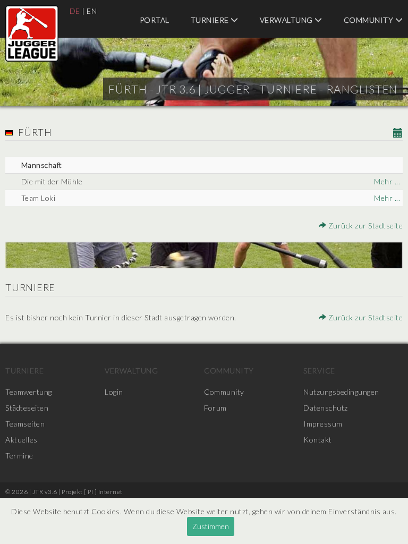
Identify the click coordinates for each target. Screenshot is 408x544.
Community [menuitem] (229, 370)
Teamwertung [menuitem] (28, 391)
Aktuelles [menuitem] (21, 439)
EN (92, 10)
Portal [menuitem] (154, 19)
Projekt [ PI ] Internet (92, 491)
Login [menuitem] (114, 391)
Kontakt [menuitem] (317, 439)
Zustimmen (210, 526)
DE (75, 10)
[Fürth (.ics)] (398, 134)
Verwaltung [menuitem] (287, 19)
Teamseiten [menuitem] (25, 423)
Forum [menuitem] (215, 407)
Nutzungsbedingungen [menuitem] (341, 391)
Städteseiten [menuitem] (26, 407)
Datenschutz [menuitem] (325, 407)
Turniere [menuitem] (211, 19)
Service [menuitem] (319, 370)
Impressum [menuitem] (323, 423)
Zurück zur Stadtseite (364, 225)
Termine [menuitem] (19, 455)
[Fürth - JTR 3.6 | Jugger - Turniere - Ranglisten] (31, 33)
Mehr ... (387, 181)
